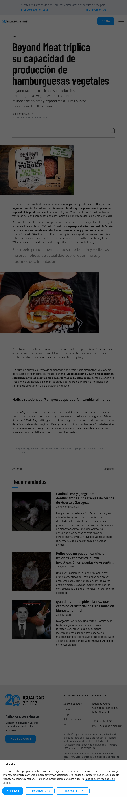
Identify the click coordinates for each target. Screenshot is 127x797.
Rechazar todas (72, 791)
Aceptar (13, 791)
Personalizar (39, 791)
